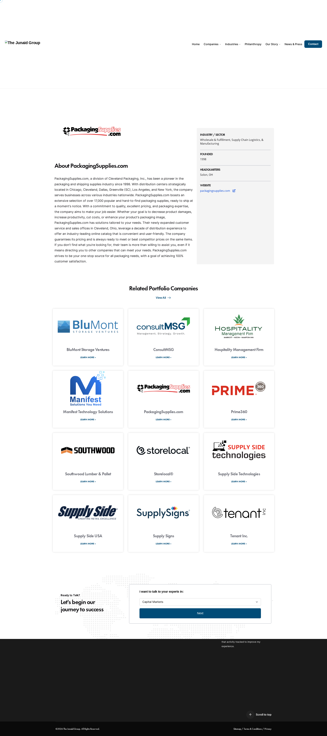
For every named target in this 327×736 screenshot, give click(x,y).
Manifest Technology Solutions (88, 411)
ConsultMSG (163, 349)
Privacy (267, 728)
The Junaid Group (71, 728)
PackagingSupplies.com (163, 411)
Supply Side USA (88, 535)
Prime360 (239, 411)
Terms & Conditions (253, 728)
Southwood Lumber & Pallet (88, 473)
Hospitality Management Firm (239, 349)
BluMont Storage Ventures (88, 349)
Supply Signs (163, 535)
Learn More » (88, 357)
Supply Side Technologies (239, 473)
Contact (313, 44)
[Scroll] (250, 715)
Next (200, 613)
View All (161, 297)
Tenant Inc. (239, 535)
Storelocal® (163, 473)
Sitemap (237, 728)
